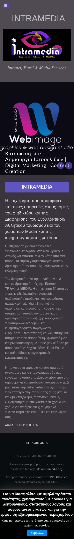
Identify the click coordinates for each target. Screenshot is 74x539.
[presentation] (60, 165)
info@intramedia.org (49, 469)
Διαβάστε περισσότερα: (22, 425)
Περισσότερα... (61, 109)
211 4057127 (58, 477)
